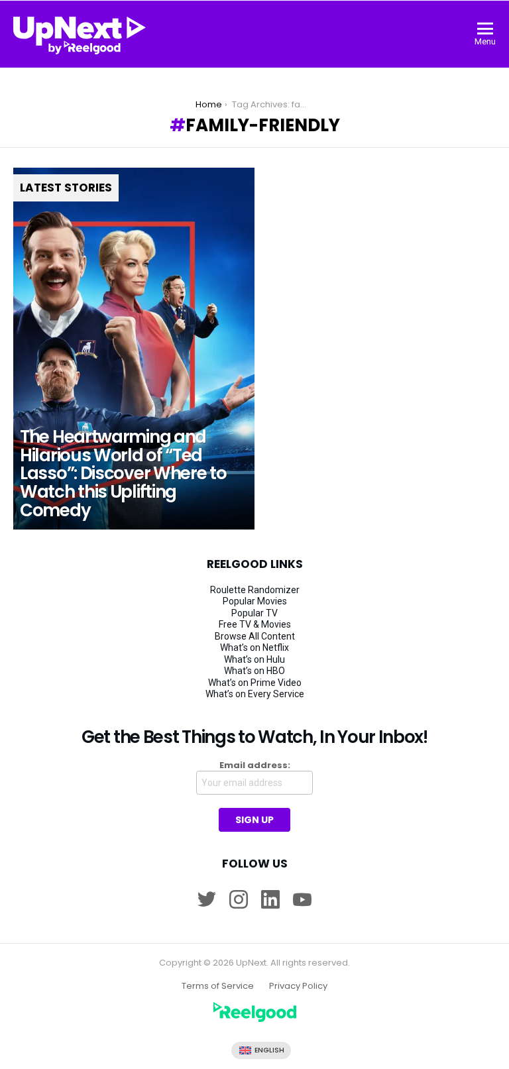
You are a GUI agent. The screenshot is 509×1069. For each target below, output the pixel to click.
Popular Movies (255, 601)
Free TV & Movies (255, 624)
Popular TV (254, 613)
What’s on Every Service (254, 694)
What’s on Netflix (254, 647)
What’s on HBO (254, 670)
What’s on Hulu (254, 659)
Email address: (254, 765)
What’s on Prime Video (255, 682)
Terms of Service (218, 986)
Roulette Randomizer (255, 590)
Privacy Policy (298, 986)
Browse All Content (255, 636)
